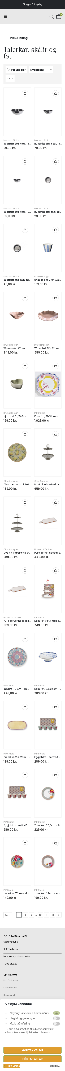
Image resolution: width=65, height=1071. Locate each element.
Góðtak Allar (32, 1059)
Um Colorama (11, 980)
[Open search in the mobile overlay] (51, 16)
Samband (9, 995)
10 (40, 915)
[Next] (59, 915)
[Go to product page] (17, 111)
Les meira (14, 1066)
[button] (6, 16)
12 (52, 915)
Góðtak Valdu (32, 1050)
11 (46, 915)
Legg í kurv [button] (25, 93)
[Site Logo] (16, 16)
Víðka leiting (19, 37)
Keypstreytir (10, 987)
